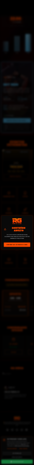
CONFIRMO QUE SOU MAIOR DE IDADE (17, 244)
